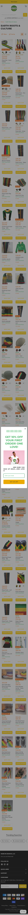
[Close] (25, 429)
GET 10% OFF (14, 482)
